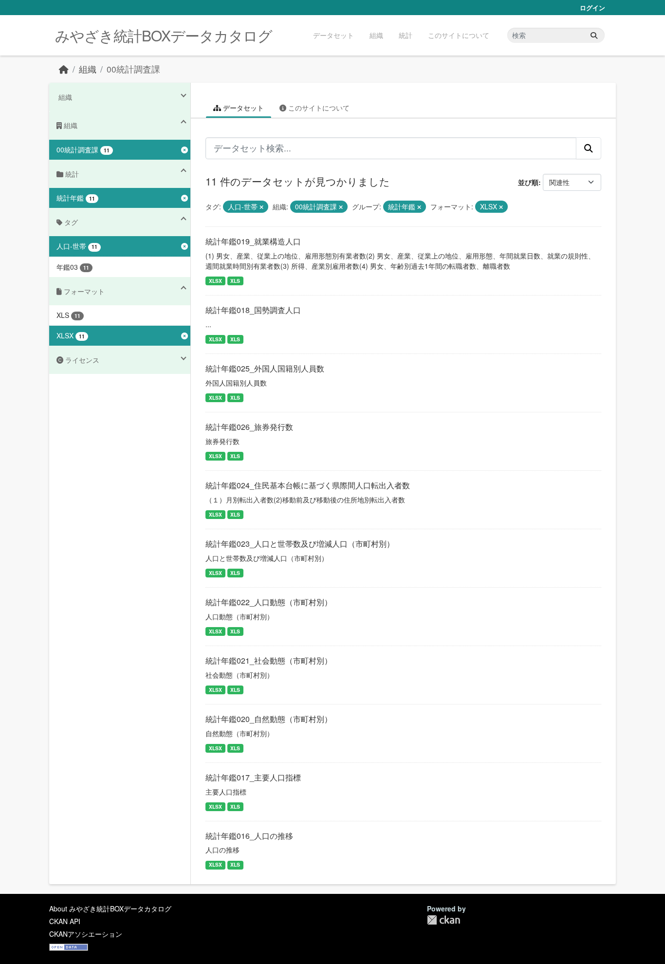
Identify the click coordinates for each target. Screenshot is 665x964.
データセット (333, 35)
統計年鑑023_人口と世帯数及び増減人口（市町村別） (299, 543)
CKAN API (64, 921)
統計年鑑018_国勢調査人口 (253, 309)
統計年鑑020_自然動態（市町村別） (268, 718)
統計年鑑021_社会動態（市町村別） (268, 660)
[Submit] (594, 35)
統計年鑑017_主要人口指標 (253, 777)
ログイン (592, 7)
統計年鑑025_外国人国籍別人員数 (264, 368)
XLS (235, 280)
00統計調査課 (133, 69)
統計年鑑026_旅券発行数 (249, 426)
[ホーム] (64, 69)
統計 (405, 35)
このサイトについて (458, 35)
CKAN (443, 920)
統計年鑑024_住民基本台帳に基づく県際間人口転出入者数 (307, 485)
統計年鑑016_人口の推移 (249, 835)
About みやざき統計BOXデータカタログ (110, 908)
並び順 (528, 182)
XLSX (215, 280)
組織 (376, 35)
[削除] (261, 207)
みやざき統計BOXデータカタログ (163, 35)
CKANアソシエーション (85, 934)
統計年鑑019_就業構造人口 (253, 241)
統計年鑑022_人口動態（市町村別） (268, 602)
